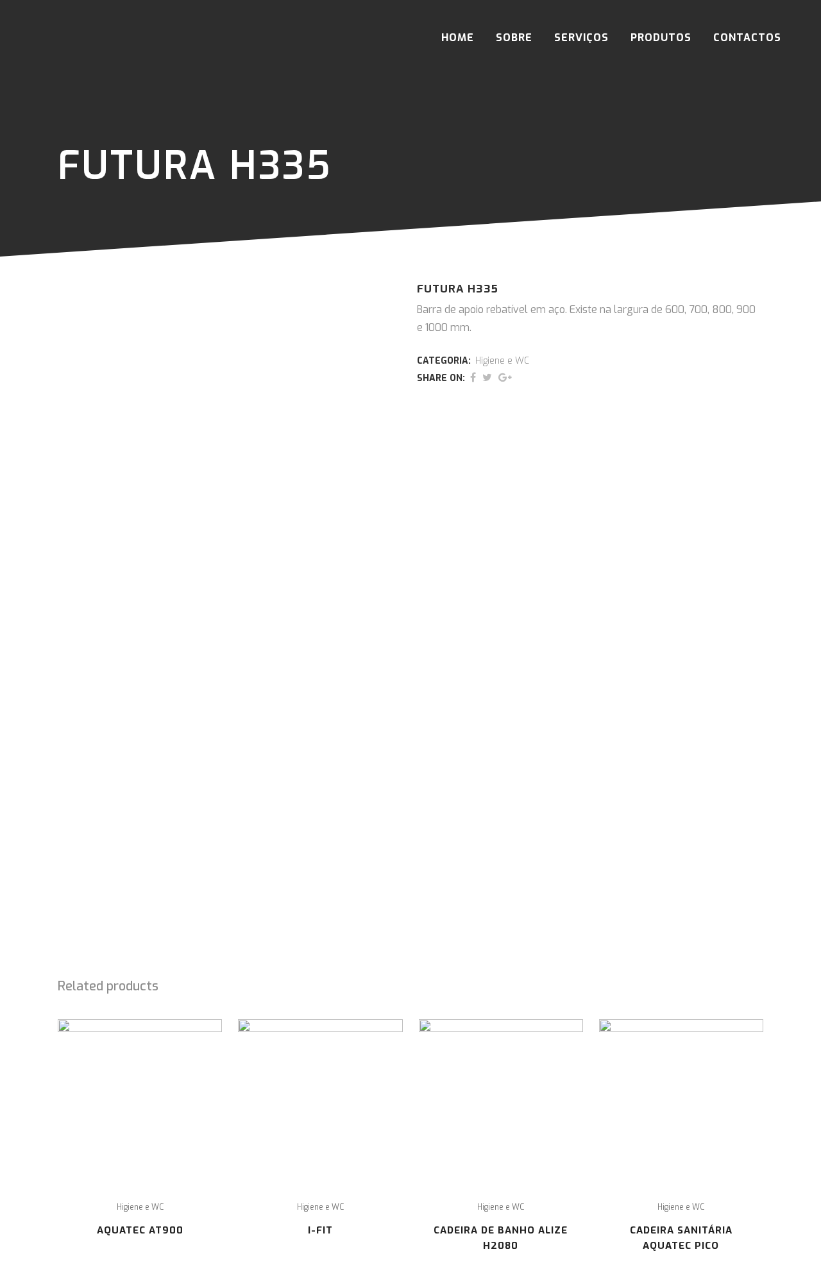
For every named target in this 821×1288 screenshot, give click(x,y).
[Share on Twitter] (487, 377)
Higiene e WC (502, 361)
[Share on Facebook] (473, 377)
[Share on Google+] (505, 377)
